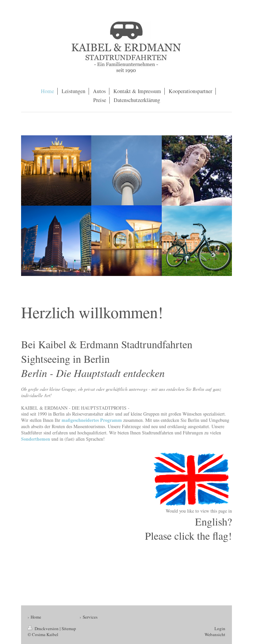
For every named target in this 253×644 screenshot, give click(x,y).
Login (219, 628)
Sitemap (69, 628)
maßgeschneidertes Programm (92, 420)
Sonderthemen (35, 438)
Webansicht (215, 634)
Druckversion (47, 628)
